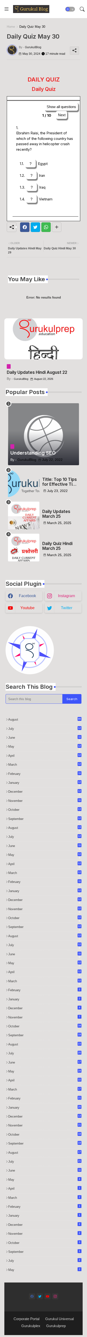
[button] (70, 9)
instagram (66, 596)
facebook (27, 596)
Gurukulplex (30, 1326)
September (44, 819)
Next (61, 115)
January (44, 783)
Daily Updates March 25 (56, 514)
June (44, 738)
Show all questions (61, 107)
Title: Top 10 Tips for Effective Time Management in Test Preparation (60, 482)
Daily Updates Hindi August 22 (37, 372)
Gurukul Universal (59, 1319)
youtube (27, 608)
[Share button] (56, 227)
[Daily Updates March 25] (23, 515)
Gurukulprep (56, 1326)
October (44, 810)
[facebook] (32, 1296)
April (44, 756)
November (44, 801)
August (44, 719)
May (44, 746)
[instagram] (55, 1296)
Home (11, 26)
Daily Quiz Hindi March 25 (57, 546)
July (44, 729)
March (44, 765)
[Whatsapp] (46, 227)
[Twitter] (35, 227)
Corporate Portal (26, 1319)
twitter (66, 608)
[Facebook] (24, 227)
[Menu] (6, 9)
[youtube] (47, 1296)
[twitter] (40, 1296)
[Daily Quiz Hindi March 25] (23, 547)
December (44, 792)
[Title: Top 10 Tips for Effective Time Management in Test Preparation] (23, 483)
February (44, 774)
